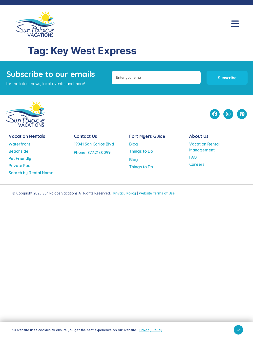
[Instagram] (228, 114)
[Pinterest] (242, 114)
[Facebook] (215, 114)
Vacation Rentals (27, 136)
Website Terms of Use (157, 193)
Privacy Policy (124, 193)
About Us (199, 136)
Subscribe (227, 77)
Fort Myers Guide (147, 136)
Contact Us (85, 136)
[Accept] (238, 330)
